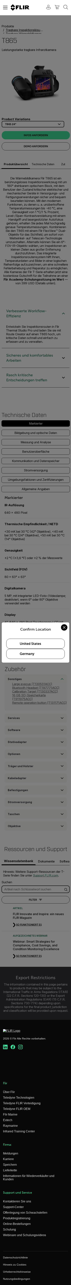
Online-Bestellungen (17, 1223)
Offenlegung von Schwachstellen (25, 1212)
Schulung (9, 1229)
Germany (27, 654)
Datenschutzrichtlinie (15, 1257)
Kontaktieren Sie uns (17, 1201)
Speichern (10, 1164)
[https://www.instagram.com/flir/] (20, 1047)
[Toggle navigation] (5, 7)
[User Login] (46, 7)
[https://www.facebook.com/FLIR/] (13, 1047)
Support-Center (13, 1207)
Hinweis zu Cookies (14, 1264)
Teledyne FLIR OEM (16, 1108)
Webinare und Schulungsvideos (24, 1235)
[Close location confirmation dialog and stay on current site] (64, 627)
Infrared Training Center (19, 1131)
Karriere (8, 1159)
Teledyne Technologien (18, 1097)
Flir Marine (10, 1114)
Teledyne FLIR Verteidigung (22, 1103)
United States (30, 644)
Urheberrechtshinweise (17, 1271)
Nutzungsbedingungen (16, 1278)
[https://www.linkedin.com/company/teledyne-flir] (5, 1047)
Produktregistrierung (16, 1218)
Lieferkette (10, 1170)
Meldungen (10, 1153)
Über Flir (9, 1092)
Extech (7, 1120)
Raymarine (10, 1125)
